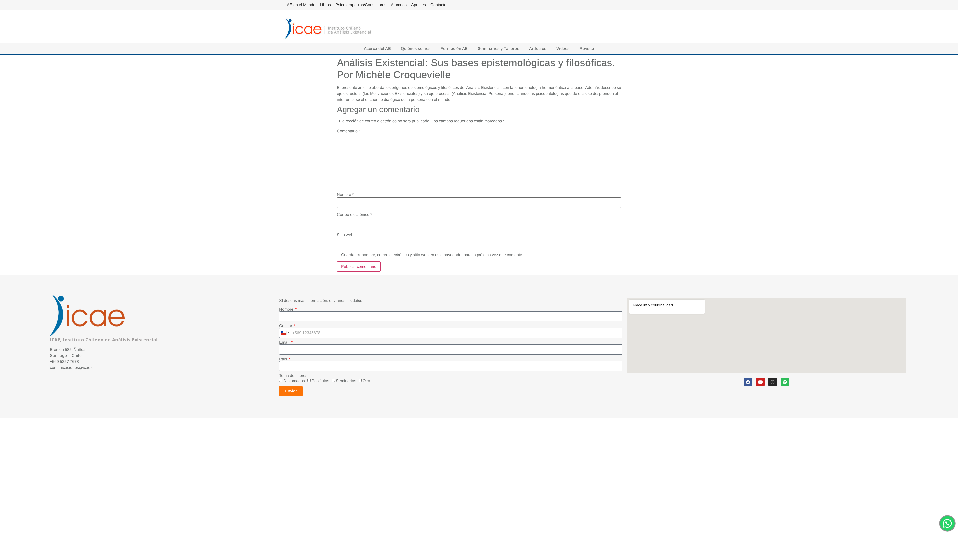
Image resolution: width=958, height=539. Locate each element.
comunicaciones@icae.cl (72, 367)
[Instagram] (772, 382)
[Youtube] (760, 382)
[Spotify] (785, 382)
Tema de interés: (293, 376)
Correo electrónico (354, 215)
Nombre (345, 195)
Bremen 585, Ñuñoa (68, 349)
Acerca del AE (377, 48)
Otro (366, 381)
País (283, 359)
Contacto (438, 5)
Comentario (348, 131)
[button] (947, 523)
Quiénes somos (416, 48)
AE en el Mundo (301, 5)
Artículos (537, 48)
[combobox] (285, 333)
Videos (563, 48)
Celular (286, 326)
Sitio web (345, 235)
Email (284, 342)
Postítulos (320, 381)
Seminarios (346, 381)
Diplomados (294, 381)
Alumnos (399, 5)
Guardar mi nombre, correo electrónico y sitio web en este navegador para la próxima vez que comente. (432, 255)
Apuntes (418, 5)
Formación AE (454, 48)
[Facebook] (748, 382)
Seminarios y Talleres (498, 48)
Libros (325, 5)
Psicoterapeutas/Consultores (360, 5)
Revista (587, 48)
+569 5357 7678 (64, 361)
